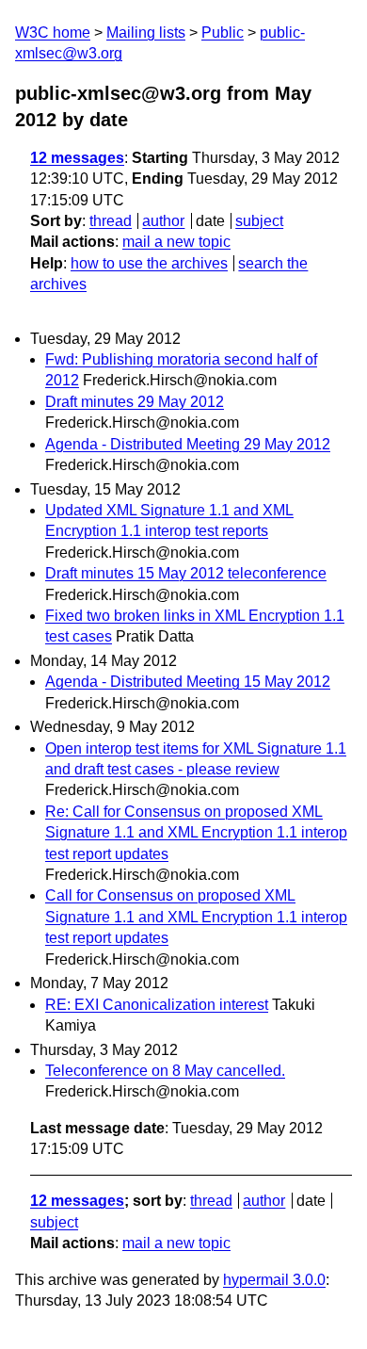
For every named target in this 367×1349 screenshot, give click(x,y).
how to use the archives (149, 263)
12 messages (77, 158)
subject (259, 221)
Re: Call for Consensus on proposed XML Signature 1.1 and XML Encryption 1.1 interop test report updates (196, 833)
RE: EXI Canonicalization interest (156, 1005)
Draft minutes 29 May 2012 (134, 402)
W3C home (52, 32)
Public (222, 32)
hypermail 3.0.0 (274, 1280)
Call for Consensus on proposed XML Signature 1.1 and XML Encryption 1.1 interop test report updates (196, 916)
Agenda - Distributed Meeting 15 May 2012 (187, 682)
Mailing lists (145, 32)
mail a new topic (176, 242)
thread (110, 221)
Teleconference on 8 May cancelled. (165, 1071)
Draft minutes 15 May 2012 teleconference (186, 573)
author (163, 221)
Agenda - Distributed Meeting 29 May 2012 (187, 444)
